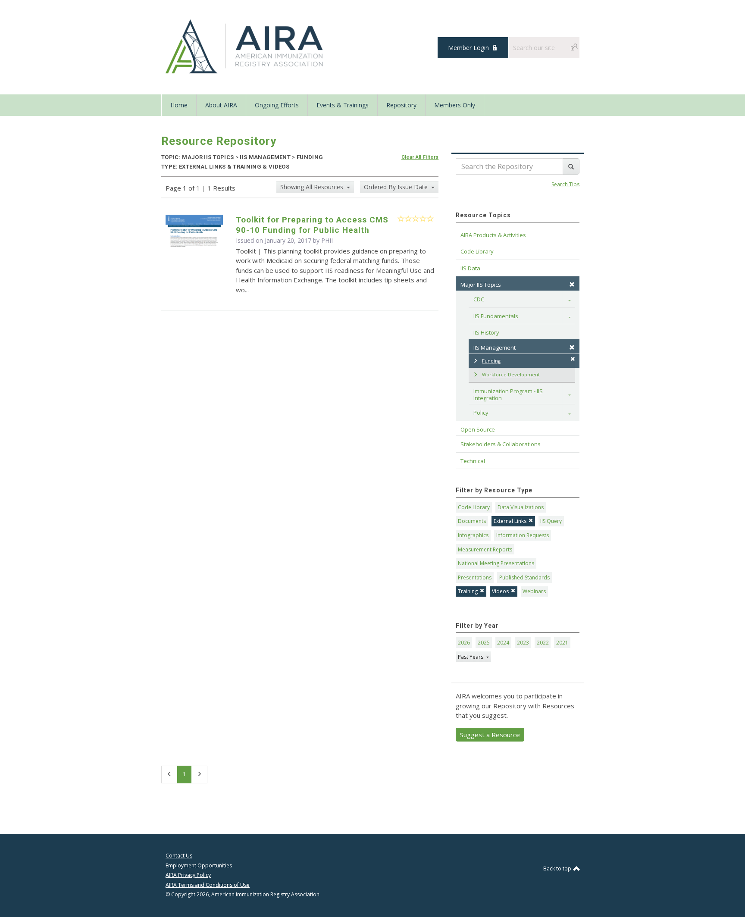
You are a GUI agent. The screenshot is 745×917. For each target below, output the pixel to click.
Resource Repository (218, 141)
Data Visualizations (521, 507)
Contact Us (179, 855)
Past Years (471, 656)
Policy (480, 412)
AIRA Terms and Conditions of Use (208, 885)
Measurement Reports (485, 549)
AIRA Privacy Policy (188, 875)
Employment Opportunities (199, 865)
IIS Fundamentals (495, 316)
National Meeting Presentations (496, 563)
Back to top (558, 868)
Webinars (534, 591)
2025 (484, 642)
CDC (478, 299)
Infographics (473, 535)
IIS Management (494, 347)
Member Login (468, 48)
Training (468, 591)
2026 (464, 642)
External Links (510, 521)
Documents (472, 521)
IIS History (486, 332)
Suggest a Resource (490, 734)
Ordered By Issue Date (396, 187)
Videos (500, 591)
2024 (503, 642)
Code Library (474, 507)
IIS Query (551, 521)
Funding (491, 360)
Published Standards (524, 577)
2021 (562, 642)
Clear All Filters (420, 157)
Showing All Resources (312, 187)
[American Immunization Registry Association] (245, 46)
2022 (543, 642)
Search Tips (565, 184)
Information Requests (522, 535)
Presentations (474, 577)
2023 (523, 642)
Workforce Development (511, 374)
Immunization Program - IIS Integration (508, 394)
